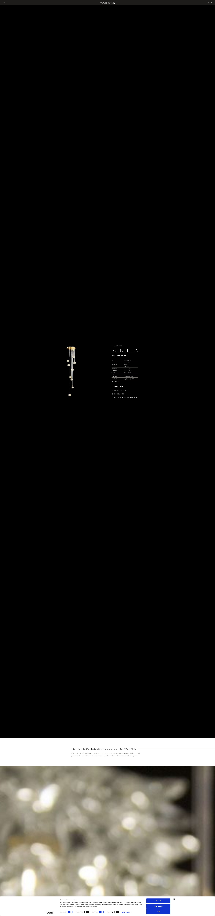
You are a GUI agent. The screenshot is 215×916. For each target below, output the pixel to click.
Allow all (158, 901)
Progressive (127, 363)
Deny (158, 911)
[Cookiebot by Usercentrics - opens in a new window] (49, 912)
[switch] (86, 912)
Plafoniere (117, 345)
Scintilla (125, 350)
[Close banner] (174, 899)
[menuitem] (7, 2)
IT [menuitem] (7, 2)
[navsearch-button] (208, 3)
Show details (126, 912)
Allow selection (158, 906)
